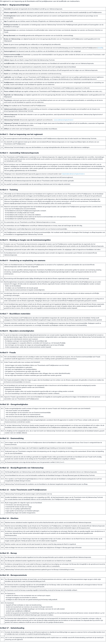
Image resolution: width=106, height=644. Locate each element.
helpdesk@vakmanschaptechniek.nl (73, 174)
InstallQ (100, 48)
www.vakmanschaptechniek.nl (63, 120)
